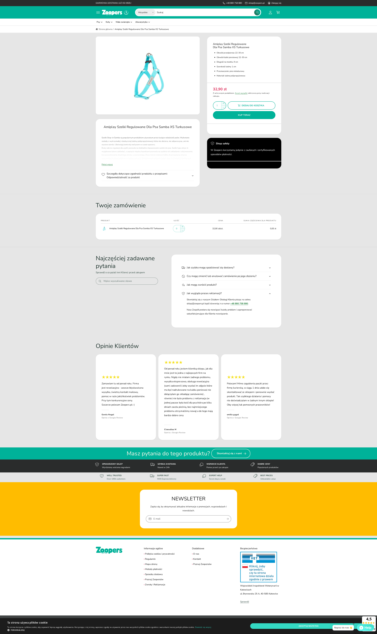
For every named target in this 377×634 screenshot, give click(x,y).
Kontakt (197, 558)
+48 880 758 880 (234, 3)
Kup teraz (244, 115)
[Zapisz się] (227, 518)
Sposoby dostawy (154, 574)
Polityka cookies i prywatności (160, 553)
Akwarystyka (141, 22)
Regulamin (150, 558)
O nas (196, 553)
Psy (98, 22)
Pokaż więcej (107, 164)
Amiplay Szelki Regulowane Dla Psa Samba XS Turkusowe (142, 29)
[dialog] (188, 626)
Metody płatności (153, 569)
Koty (108, 22)
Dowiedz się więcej (203, 627)
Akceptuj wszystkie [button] (309, 626)
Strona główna (105, 29)
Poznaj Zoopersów (154, 579)
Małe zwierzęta (123, 22)
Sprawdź (244, 601)
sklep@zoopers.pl (256, 3)
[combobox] (208, 12)
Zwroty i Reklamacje (155, 584)
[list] (188, 397)
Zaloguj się (276, 3)
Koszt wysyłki (241, 93)
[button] (98, 12)
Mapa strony (151, 564)
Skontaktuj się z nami (229, 453)
